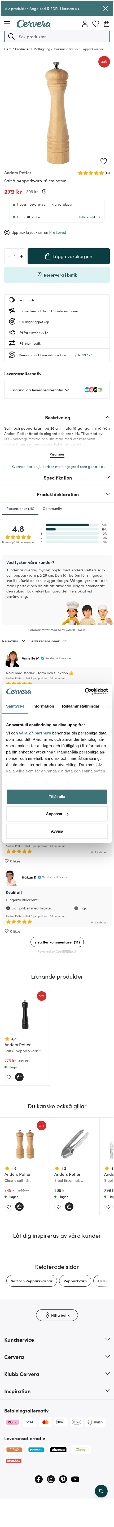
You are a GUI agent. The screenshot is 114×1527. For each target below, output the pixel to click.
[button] (11, 36)
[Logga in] (84, 23)
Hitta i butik (87, 217)
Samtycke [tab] (15, 706)
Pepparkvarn (75, 1280)
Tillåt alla (57, 796)
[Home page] (34, 26)
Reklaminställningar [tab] (80, 706)
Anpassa (54, 814)
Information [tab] (43, 706)
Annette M (31, 658)
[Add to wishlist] (103, 160)
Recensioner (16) (20, 508)
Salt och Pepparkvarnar (31, 1280)
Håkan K (29, 877)
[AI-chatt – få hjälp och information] (101, 1491)
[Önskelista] (95, 23)
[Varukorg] (106, 23)
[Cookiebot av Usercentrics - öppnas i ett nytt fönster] (85, 691)
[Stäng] (105, 8)
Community (52, 508)
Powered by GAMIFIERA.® (57, 951)
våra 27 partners (35, 733)
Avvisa (57, 831)
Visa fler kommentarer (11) (57, 942)
